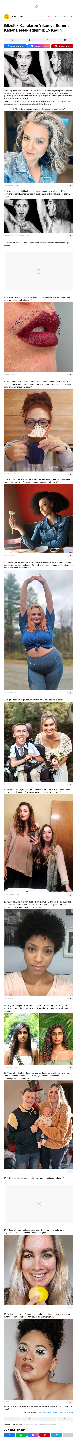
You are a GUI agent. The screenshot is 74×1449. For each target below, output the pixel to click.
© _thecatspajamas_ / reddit (11, 894)
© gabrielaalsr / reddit (9, 1402)
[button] (12, 40)
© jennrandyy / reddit (9, 1171)
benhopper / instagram (50, 1412)
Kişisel (42, 16)
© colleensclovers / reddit (10, 692)
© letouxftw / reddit (8, 784)
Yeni (50, 16)
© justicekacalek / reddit (10, 473)
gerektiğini (37, 93)
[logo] (14, 16)
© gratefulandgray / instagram (11, 185)
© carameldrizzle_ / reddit (10, 1067)
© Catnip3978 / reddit (9, 555)
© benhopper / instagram (10, 235)
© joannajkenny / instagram (11, 374)
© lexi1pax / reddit (8, 998)
